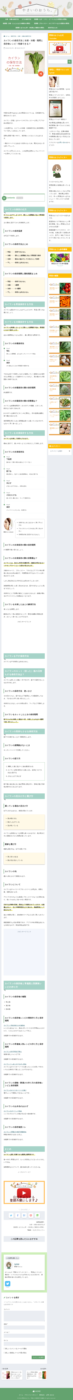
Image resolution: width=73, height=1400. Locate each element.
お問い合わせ (62, 142)
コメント (7, 1309)
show (20, 198)
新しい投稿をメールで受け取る (16, 1353)
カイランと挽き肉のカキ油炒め (14, 1025)
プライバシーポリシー (31, 1395)
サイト (6, 1340)
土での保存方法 (26, 19)
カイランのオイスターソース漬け (15, 1090)
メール (6, 1332)
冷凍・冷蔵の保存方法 (12, 19)
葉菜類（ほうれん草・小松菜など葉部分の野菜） (30, 27)
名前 (6, 1324)
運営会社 (42, 1395)
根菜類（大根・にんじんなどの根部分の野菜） (17, 23)
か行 (35, 1230)
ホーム (21, 1395)
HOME (38, 1391)
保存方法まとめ (52, 27)
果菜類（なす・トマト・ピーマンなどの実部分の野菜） (51, 19)
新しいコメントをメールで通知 (16, 1348)
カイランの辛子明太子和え (13, 1051)
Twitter (7, 1287)
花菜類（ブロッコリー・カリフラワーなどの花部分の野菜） (52, 23)
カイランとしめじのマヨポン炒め (15, 1064)
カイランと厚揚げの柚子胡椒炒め (15, 1132)
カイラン (42, 1230)
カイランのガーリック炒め (13, 1111)
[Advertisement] (24, 95)
